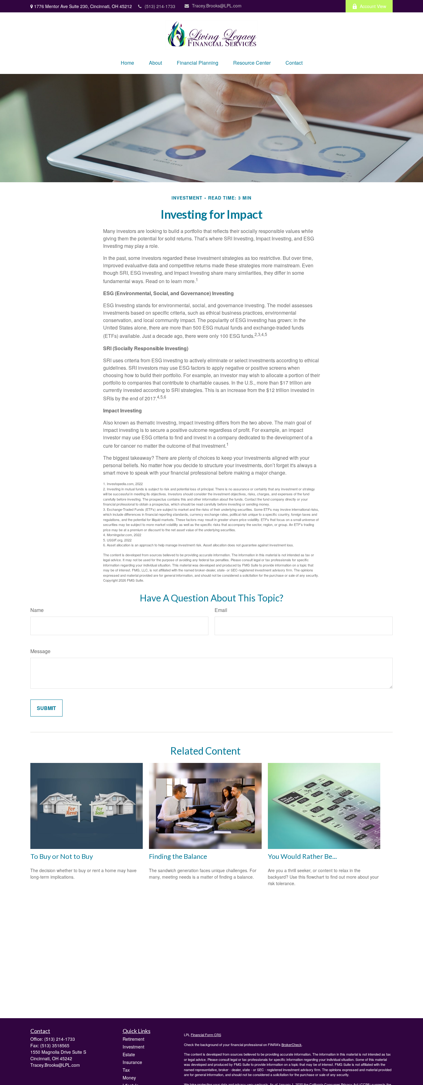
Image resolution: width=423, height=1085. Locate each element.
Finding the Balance (178, 856)
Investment (133, 1047)
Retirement (133, 1039)
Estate (129, 1054)
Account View (373, 6)
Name (37, 610)
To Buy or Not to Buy (61, 856)
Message (40, 651)
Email (221, 610)
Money (129, 1077)
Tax (126, 1070)
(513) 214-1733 (160, 6)
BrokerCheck (291, 1044)
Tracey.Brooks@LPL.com (217, 5)
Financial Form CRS (206, 1034)
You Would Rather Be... (302, 856)
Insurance (132, 1062)
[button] (127, 62)
